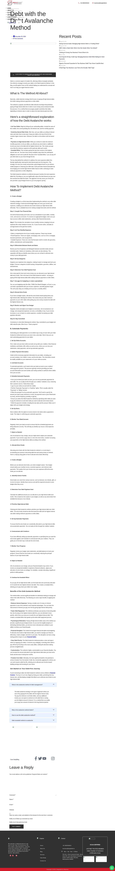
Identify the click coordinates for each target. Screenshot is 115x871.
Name (11, 799)
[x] (13, 855)
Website (11, 810)
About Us (10, 10)
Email (11, 804)
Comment (12, 795)
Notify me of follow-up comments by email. (21, 818)
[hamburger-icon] (105, 8)
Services (10, 14)
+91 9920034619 (84, 3)
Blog (9, 12)
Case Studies (11, 17)
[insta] (10, 855)
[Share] (45, 741)
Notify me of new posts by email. (18, 822)
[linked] (16, 855)
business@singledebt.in (100, 3)
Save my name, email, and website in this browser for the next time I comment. (31, 815)
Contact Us (11, 19)
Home (9, 8)
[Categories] (21, 741)
